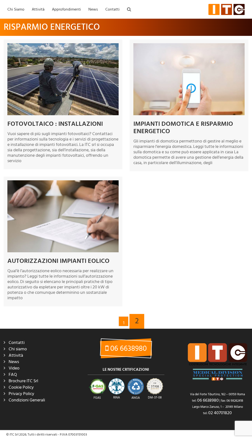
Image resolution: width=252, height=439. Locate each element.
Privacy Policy (21, 394)
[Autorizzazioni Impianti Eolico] (63, 216)
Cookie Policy (21, 387)
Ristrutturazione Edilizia (107, 75)
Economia (97, 34)
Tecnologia (98, 85)
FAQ (56, 24)
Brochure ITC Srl (23, 381)
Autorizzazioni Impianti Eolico (58, 260)
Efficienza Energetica (105, 44)
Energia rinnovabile (104, 55)
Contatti (112, 9)
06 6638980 (128, 349)
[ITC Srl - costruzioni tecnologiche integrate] (226, 9)
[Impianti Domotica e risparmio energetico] (189, 79)
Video (14, 368)
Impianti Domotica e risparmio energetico (183, 127)
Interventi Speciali (46, 44)
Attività (38, 9)
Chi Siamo (15, 9)
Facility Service (44, 65)
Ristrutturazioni (44, 34)
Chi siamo (18, 349)
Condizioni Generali (27, 400)
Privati (37, 75)
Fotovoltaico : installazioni (55, 123)
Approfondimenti (66, 9)
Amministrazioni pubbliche (52, 55)
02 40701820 (220, 413)
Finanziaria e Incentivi (105, 65)
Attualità (96, 24)
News (93, 9)
